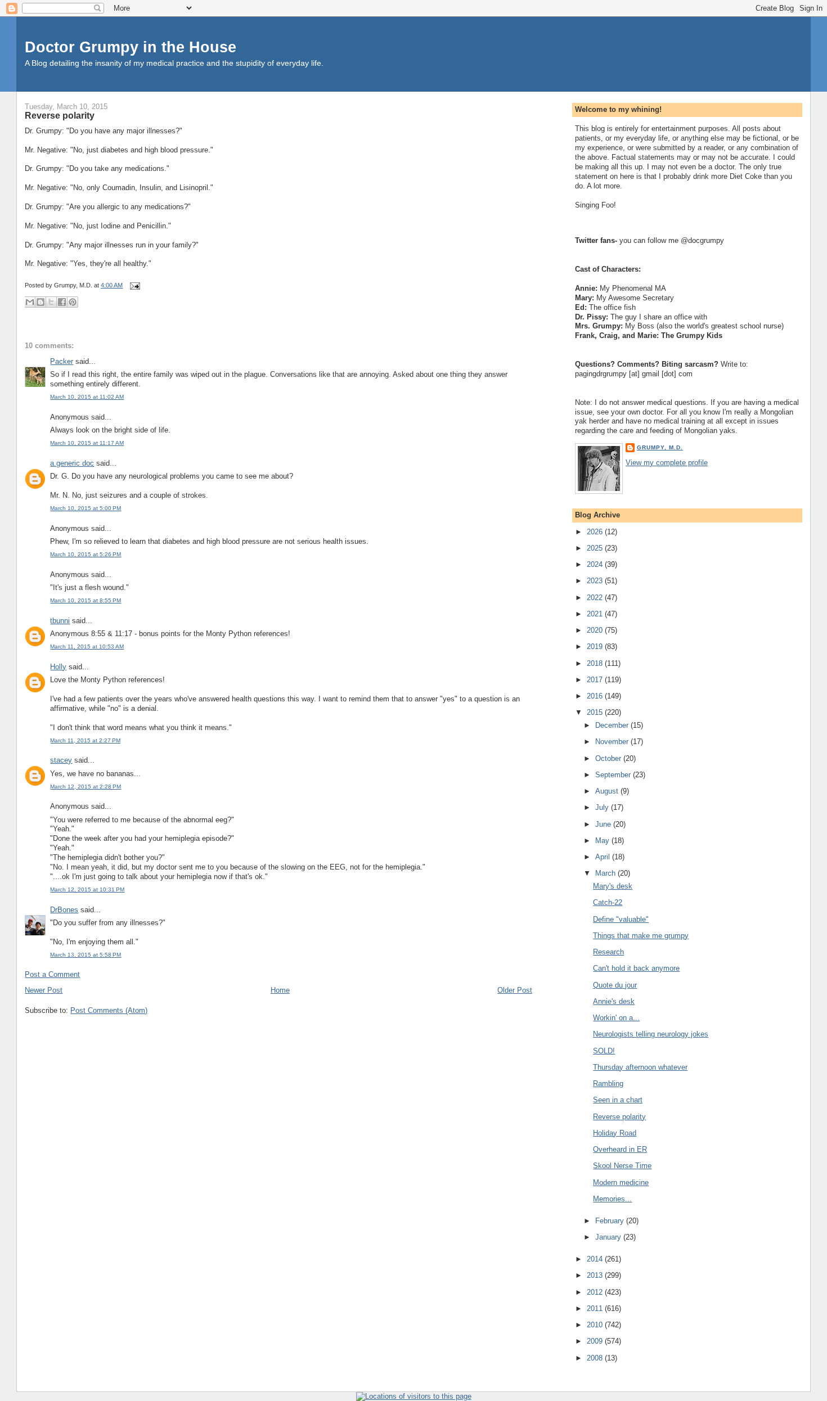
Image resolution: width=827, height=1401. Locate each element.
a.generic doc (72, 463)
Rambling (608, 1083)
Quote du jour (615, 985)
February (610, 1221)
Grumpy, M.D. (660, 447)
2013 (596, 1275)
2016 (596, 696)
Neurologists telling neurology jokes (650, 1034)
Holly (58, 667)
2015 (596, 712)
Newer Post (43, 990)
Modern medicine (621, 1182)
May (603, 840)
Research (608, 952)
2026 (596, 532)
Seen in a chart (617, 1100)
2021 (596, 614)
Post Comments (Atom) (108, 1010)
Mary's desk (612, 886)
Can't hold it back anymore (636, 968)
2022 (596, 597)
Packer (61, 361)
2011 (596, 1308)
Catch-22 (607, 902)
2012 (596, 1292)
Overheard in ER (620, 1149)
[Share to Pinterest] (72, 302)
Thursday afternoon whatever (640, 1067)
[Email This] (29, 302)
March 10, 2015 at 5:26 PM (85, 554)
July (603, 807)
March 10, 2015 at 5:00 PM (85, 508)
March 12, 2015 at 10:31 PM (87, 889)
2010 (596, 1325)
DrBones (64, 910)
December (613, 725)
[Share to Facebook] (62, 302)
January (609, 1237)
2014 (596, 1259)
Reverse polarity (60, 115)
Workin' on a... (616, 1017)
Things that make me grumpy (641, 935)
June (604, 824)
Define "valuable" (621, 919)
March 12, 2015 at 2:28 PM (85, 786)
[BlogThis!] (40, 302)
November (613, 741)
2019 (596, 646)
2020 (596, 630)
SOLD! (604, 1051)
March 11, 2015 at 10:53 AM (87, 646)
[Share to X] (51, 302)
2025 (596, 548)
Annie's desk (614, 1001)
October (609, 758)
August (608, 791)
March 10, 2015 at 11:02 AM (87, 397)
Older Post (514, 990)
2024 (596, 564)
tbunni (60, 620)
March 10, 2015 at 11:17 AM (87, 443)
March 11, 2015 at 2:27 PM (85, 740)
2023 (596, 580)
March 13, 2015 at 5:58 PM (85, 955)
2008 (596, 1358)
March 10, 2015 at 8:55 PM (85, 600)
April (603, 857)
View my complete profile (667, 462)
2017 (596, 679)
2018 (596, 663)
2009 (596, 1341)
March (606, 873)
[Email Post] (133, 285)
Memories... (612, 1199)
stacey (61, 760)
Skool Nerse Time (622, 1165)
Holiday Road (614, 1133)
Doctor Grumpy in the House (130, 47)
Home (280, 990)
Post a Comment (52, 974)
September (614, 775)
